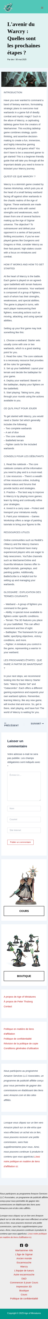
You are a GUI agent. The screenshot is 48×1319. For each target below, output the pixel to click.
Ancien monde (24, 1258)
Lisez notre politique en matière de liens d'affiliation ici (22, 1161)
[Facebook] (21, 1245)
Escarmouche (24, 1262)
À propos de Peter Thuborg (18, 1001)
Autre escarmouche (24, 1274)
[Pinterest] (26, 1245)
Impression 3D (24, 1286)
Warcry (24, 1266)
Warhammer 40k (24, 1250)
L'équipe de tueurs (24, 1270)
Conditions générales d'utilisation (21, 1048)
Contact (8, 1006)
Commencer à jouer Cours (24, 1282)
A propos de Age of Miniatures (20, 996)
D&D (24, 1278)
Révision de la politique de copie (21, 1043)
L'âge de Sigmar (24, 1254)
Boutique (24, 976)
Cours (24, 911)
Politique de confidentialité (18, 1038)
